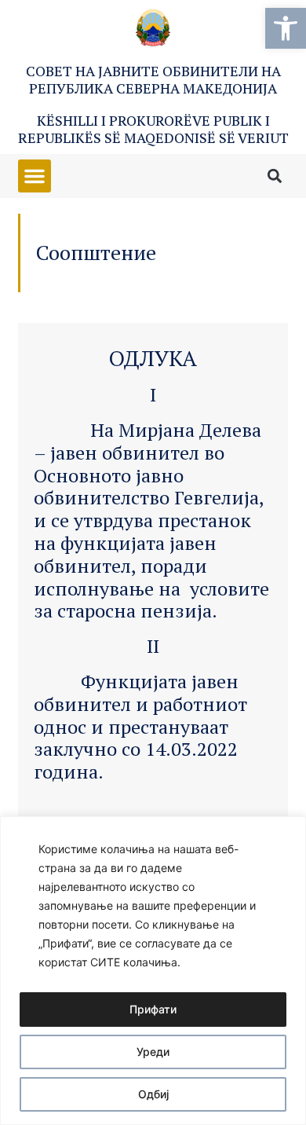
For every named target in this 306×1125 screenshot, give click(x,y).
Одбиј (153, 1094)
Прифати (153, 1009)
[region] (153, 970)
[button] (285, 28)
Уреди (153, 1051)
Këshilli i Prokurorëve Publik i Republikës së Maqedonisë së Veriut (153, 129)
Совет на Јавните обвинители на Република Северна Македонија (153, 79)
